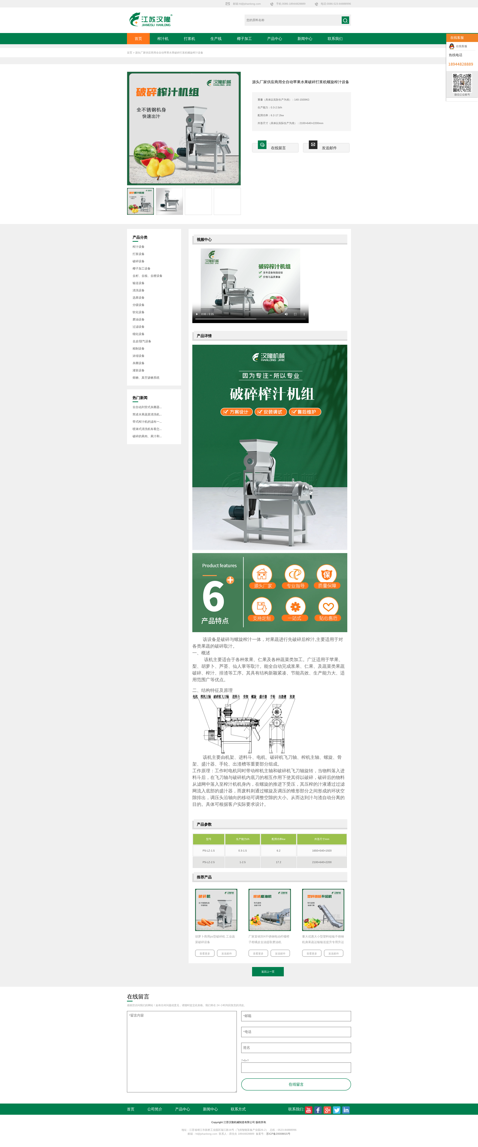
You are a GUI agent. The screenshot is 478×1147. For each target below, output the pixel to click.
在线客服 (460, 46)
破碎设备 (139, 261)
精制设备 (139, 348)
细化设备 (139, 334)
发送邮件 (329, 148)
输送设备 (139, 283)
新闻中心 (304, 39)
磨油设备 (139, 319)
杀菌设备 (139, 363)
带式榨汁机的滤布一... (147, 421)
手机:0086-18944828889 (290, 3)
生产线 (216, 39)
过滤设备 (139, 326)
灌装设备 (139, 370)
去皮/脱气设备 (142, 341)
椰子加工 (244, 39)
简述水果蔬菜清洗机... (147, 414)
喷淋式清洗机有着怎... (147, 429)
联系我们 (335, 39)
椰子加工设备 (141, 268)
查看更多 (205, 953)
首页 (138, 39)
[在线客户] (441, 38)
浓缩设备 (139, 355)
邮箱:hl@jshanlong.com (247, 3)
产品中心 (274, 39)
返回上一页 (267, 971)
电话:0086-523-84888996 (336, 3)
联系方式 (238, 1109)
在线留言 (278, 148)
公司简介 (154, 1109)
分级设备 (139, 304)
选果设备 (139, 297)
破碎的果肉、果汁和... (147, 436)
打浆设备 (139, 254)
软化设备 (139, 312)
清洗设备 (139, 290)
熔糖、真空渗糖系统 (146, 377)
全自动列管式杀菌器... (147, 407)
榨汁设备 (139, 246)
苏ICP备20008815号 (278, 1133)
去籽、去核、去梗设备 (147, 275)
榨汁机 (163, 39)
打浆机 (189, 39)
